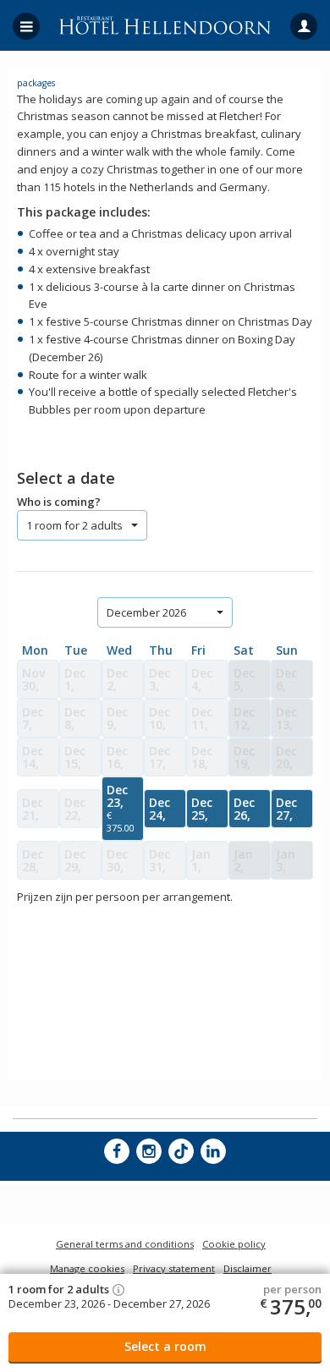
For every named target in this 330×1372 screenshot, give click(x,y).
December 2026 (146, 612)
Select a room (165, 1346)
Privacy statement (174, 1268)
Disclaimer (247, 1268)
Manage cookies (87, 1268)
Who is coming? (59, 501)
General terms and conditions (125, 1244)
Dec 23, (121, 808)
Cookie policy (234, 1244)
